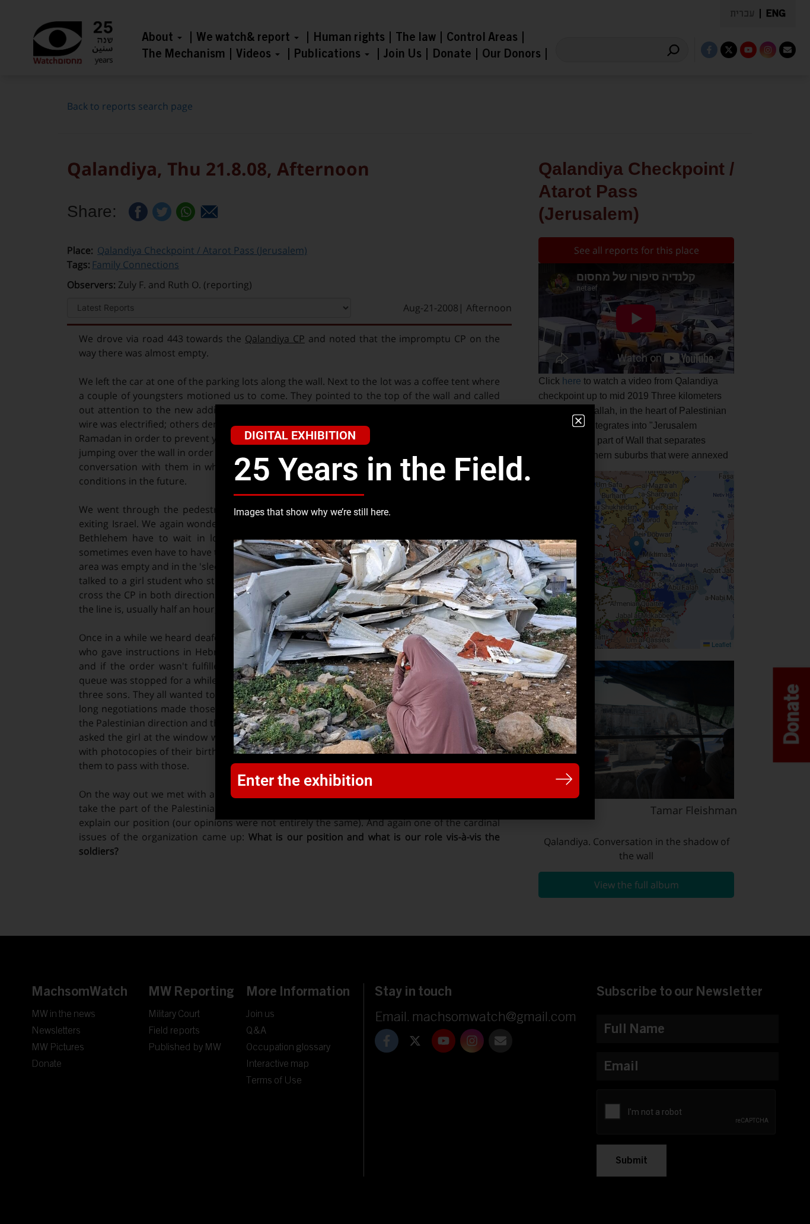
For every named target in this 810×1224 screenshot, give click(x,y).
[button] (578, 420)
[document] (405, 612)
